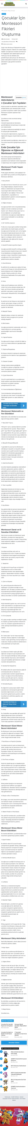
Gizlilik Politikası (15, 1097)
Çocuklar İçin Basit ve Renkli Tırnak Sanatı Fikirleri (7, 1034)
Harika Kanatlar (6, 39)
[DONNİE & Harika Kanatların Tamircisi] (5, 1089)
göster (24, 97)
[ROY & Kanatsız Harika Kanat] (5, 1068)
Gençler (13, 10)
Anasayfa (5, 10)
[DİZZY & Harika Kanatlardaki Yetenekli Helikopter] (5, 1075)
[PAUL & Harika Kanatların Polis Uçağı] (5, 1054)
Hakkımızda (7, 1097)
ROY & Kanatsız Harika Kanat (18, 1065)
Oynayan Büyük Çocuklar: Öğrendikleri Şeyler (21, 1026)
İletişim (21, 1097)
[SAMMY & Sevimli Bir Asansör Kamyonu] (5, 1061)
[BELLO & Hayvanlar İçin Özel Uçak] (5, 1082)
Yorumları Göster (14, 1042)
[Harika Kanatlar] (9, 3)
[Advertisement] (14, 81)
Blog (9, 10)
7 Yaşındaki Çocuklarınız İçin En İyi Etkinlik (21, 1034)
